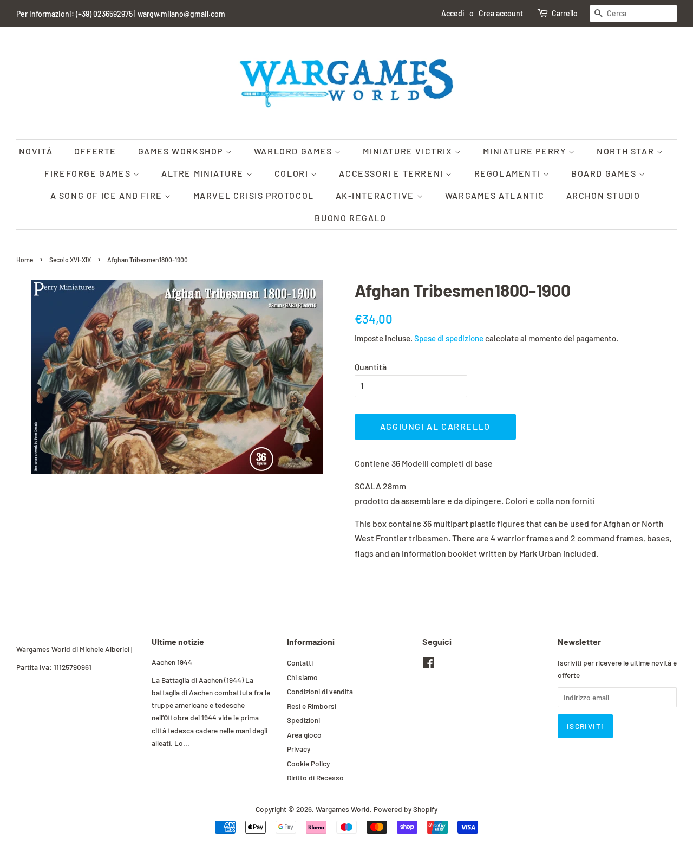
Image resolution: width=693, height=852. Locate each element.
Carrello (565, 13)
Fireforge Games (88, 173)
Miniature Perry (525, 151)
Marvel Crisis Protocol (253, 195)
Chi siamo (302, 677)
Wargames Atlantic (495, 195)
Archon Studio (603, 195)
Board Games (605, 173)
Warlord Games (294, 151)
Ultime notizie (178, 641)
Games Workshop (182, 151)
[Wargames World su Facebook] (428, 664)
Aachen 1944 (172, 662)
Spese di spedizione (448, 338)
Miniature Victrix (409, 151)
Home (24, 259)
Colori (292, 173)
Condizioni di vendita (320, 691)
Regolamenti (508, 173)
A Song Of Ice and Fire (107, 195)
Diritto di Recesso (315, 777)
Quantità (371, 367)
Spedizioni (303, 720)
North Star (627, 151)
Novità (36, 151)
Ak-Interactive (376, 195)
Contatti (300, 662)
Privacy (298, 748)
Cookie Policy (308, 763)
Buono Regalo (350, 217)
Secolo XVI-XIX (70, 259)
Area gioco (304, 734)
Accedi (453, 13)
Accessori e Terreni (392, 173)
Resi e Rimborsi (311, 706)
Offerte (95, 151)
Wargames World (343, 809)
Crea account (501, 13)
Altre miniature (203, 173)
